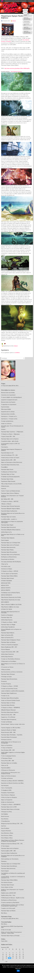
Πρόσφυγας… (4, 861)
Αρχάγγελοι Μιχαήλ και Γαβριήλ (8, 730)
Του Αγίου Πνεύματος (6, 683)
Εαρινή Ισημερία (5, 540)
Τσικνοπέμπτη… (5, 447)
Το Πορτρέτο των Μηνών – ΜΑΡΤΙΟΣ (9, 501)
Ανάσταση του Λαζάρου (6, 568)
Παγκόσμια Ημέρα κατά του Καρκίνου (10, 438)
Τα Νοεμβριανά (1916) (6, 790)
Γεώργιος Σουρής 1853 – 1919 (8, 436)
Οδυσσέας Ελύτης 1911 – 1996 (8, 714)
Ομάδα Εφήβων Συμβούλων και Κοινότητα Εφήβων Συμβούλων (13, 753)
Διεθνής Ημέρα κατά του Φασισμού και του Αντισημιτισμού (11, 742)
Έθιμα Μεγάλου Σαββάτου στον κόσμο (10, 606)
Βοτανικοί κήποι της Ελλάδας (8, 392)
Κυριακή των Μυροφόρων (7, 615)
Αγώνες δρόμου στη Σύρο (7, 887)
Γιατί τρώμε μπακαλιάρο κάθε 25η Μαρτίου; (11, 561)
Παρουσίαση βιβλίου (5, 767)
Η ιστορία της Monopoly (6, 721)
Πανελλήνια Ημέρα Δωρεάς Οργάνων (10, 712)
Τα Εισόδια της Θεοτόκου (7, 778)
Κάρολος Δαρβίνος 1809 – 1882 (8, 850)
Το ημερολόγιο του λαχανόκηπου (8, 404)
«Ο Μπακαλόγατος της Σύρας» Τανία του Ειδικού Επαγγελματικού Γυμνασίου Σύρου (12, 905)
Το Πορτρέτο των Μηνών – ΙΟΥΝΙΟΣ (9, 686)
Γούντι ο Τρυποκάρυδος (6, 787)
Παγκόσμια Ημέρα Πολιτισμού (8, 674)
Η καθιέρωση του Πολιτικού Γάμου (9, 471)
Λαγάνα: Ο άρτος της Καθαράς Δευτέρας (10, 490)
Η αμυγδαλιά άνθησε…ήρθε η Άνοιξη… (10, 441)
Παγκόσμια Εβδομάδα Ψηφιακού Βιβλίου (10, 508)
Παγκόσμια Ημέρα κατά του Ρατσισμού (10, 545)
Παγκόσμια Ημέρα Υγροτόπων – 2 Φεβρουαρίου (12, 431)
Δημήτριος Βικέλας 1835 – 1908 (8, 460)
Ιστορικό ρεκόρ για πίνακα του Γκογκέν (10, 457)
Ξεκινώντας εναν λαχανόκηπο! (8, 395)
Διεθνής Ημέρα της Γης (6, 532)
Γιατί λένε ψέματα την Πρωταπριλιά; (9, 573)
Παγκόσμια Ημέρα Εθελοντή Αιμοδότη (10, 698)
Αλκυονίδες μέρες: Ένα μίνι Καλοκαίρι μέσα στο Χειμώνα (12, 426)
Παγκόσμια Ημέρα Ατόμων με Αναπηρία (10, 809)
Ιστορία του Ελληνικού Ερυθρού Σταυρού (10, 700)
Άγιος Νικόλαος (4, 818)
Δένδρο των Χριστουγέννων (7, 802)
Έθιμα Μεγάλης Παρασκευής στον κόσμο (10, 599)
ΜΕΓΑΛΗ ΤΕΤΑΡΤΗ (5, 587)
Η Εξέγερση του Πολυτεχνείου (8, 770)
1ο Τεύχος (3, 385)
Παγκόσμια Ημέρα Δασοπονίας (8, 547)
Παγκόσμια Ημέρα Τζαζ (6, 617)
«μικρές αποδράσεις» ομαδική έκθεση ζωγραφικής (12, 691)
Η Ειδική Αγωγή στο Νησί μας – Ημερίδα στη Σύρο (12, 897)
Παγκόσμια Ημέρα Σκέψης (7, 479)
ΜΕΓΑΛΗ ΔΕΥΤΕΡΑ (5, 583)
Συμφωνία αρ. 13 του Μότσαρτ (8, 717)
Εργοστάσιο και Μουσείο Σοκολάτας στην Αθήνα (12, 783)
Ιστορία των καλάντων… (7, 423)
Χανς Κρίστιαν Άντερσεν (16, 71)
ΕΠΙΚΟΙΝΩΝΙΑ (26, 21)
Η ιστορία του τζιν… (5, 695)
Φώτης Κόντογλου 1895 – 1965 (8, 732)
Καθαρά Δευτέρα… (5, 486)
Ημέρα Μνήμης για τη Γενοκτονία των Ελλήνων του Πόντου (13, 664)
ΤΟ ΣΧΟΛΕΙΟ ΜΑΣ (26, 24)
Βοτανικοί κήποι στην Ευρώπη (8, 402)
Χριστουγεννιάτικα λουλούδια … (8, 414)
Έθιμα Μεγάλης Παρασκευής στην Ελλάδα (11, 597)
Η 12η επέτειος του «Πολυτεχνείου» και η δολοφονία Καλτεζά (10, 773)
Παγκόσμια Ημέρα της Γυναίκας (8, 516)
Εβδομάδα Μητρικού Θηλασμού (8, 710)
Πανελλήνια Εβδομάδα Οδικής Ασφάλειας (10, 529)
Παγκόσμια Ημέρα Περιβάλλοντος (9, 693)
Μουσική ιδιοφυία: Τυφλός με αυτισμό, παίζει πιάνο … (13, 725)
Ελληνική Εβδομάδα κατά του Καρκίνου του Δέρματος (11, 630)
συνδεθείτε (17, 352)
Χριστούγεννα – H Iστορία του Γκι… (9, 416)
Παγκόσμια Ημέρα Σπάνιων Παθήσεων (10, 493)
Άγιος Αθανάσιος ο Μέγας (7, 833)
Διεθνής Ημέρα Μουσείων (7, 656)
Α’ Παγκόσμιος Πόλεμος (6, 758)
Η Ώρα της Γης (4, 564)
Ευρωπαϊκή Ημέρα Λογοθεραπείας (9, 511)
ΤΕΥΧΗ (25, 12)
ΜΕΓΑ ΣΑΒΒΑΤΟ (5, 602)
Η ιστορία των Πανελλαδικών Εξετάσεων (10, 659)
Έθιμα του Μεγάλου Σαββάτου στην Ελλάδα (11, 604)
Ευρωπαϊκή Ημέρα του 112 (7, 452)
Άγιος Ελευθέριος (5, 828)
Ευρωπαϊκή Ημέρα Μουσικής (7, 705)
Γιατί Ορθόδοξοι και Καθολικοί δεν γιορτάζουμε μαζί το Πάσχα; (13, 874)
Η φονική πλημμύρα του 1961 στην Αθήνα (10, 727)
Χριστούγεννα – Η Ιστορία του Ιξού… (9, 418)
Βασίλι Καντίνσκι (5, 816)
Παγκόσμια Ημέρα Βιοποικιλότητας (9, 679)
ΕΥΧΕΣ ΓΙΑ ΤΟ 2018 (6, 929)
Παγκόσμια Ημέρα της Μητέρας (8, 642)
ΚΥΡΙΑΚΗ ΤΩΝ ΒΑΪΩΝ (6, 580)
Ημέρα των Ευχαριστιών (6, 799)
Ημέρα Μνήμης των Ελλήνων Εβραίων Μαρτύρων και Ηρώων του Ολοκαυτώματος (12, 841)
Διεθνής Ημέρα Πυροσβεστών (8, 627)
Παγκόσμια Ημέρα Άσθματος (7, 632)
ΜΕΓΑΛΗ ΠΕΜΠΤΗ (5, 590)
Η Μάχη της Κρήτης (5, 669)
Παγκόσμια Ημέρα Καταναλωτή (8, 527)
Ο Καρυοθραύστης (5, 821)
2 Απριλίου (8, 41)
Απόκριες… (3, 429)
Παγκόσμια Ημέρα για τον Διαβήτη (9, 763)
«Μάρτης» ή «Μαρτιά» (6, 503)
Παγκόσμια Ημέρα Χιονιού (7, 469)
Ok (18, 970)
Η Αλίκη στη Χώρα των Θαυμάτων (9, 797)
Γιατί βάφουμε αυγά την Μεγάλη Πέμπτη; (10, 592)
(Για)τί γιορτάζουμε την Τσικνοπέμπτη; (10, 859)
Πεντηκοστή (4, 681)
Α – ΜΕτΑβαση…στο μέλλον (27, 5)
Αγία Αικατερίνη (4, 785)
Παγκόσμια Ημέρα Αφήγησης (7, 537)
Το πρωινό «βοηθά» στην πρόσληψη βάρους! (11, 397)
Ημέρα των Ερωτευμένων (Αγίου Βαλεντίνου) (11, 462)
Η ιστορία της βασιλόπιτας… (7, 421)
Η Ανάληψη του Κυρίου (6, 676)
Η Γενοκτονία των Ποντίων (7, 667)
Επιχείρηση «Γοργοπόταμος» (7, 792)
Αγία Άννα (3, 826)
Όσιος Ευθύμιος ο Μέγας (7, 837)
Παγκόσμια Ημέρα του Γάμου (7, 474)
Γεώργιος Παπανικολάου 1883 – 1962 (10, 651)
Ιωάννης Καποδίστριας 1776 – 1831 (9, 455)
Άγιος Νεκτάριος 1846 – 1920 (8, 750)
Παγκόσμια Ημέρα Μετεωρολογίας (9, 552)
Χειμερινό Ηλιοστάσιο (6, 830)
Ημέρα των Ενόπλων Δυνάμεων (8, 776)
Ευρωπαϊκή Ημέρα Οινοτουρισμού (9, 737)
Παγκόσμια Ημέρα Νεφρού (7, 525)
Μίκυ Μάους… (4, 913)
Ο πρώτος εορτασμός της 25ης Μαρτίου (10, 902)
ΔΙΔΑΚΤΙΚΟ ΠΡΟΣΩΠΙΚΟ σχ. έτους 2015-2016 (27, 18)
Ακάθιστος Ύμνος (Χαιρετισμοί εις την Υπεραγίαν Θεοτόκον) (12, 496)
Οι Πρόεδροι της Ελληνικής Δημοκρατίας (10, 476)
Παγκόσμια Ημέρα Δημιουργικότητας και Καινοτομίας (10, 612)
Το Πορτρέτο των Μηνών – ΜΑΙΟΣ (9, 622)
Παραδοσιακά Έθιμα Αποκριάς (8, 481)
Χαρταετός (3, 488)
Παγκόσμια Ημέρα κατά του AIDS (9, 807)
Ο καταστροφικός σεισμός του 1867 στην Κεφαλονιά (10, 444)
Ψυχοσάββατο (4, 467)
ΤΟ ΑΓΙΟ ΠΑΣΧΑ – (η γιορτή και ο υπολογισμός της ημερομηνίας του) (13, 877)
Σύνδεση (30, 1)
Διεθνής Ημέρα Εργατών (6, 619)
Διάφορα (14, 20)
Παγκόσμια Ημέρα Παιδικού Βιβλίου (9, 576)
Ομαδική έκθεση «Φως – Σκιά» (8, 895)
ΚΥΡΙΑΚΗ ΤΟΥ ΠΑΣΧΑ (6, 609)
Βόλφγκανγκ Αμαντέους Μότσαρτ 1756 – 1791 (11, 823)
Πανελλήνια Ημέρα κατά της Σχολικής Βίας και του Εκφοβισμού (13, 514)
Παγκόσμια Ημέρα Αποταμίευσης (8, 719)
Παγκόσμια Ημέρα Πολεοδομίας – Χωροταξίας (11, 734)
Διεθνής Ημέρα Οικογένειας (7, 654)
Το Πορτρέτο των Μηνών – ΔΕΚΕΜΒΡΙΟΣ (10, 804)
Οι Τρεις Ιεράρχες (5, 846)
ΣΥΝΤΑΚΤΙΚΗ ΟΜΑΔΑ (26, 15)
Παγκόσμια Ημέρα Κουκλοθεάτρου (9, 866)
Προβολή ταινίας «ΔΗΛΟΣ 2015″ (8, 893)
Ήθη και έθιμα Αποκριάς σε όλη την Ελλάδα (11, 483)
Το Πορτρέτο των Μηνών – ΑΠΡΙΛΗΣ (9, 571)
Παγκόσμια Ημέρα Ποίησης (7, 549)
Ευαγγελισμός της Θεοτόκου (7, 559)
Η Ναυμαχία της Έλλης (6, 811)
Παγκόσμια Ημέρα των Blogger (8, 624)
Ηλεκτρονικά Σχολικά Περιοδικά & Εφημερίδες (15, 1)
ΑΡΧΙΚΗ (25, 9)
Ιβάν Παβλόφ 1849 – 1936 (7, 499)
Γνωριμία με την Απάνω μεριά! (8, 908)
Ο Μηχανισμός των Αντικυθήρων (8, 661)
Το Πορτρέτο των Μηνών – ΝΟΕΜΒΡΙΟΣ (10, 707)
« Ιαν (6, 961)
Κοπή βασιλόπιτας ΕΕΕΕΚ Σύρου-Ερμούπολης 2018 (12, 927)
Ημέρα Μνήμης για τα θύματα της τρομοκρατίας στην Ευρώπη (12, 522)
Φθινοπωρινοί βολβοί (6, 409)
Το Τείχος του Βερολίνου (6, 747)
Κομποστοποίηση (5, 406)
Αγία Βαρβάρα (4, 814)
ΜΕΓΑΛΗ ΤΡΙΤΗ (5, 585)
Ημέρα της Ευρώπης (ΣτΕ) (7, 635)
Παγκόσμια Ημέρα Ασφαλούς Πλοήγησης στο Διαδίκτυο (11, 450)
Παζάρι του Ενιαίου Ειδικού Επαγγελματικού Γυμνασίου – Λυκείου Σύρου (11, 933)
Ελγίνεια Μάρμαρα (5, 649)
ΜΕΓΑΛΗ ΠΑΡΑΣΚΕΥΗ (6, 595)
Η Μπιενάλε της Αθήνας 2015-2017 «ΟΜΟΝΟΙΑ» (12, 780)
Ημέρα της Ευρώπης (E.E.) (7, 637)
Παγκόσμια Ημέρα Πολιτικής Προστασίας (10, 506)
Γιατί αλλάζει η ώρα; (6, 566)
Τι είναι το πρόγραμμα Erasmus (8, 755)
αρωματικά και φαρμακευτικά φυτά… (9, 399)
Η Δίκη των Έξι (4, 765)
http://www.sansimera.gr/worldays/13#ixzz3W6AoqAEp (17, 68)
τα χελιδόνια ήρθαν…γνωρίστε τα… (9, 519)
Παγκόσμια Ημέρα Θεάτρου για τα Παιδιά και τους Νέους (12, 535)
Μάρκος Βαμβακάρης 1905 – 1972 (9, 647)
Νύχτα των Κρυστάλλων (6, 745)
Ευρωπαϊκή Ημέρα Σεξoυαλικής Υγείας (10, 464)
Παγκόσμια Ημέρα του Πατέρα (8, 702)
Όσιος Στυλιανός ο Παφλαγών (8, 795)
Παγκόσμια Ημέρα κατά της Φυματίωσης (10, 554)
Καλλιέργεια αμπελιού (6, 739)
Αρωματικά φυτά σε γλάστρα (7, 411)
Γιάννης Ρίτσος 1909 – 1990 (7, 760)
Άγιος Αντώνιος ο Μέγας (6, 835)
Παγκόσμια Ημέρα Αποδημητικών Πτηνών (10, 639)
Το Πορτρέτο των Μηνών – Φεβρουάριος (10, 434)
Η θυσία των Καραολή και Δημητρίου (9, 644)
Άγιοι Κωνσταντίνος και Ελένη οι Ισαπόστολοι (11, 671)
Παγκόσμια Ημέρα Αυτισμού (7, 578)
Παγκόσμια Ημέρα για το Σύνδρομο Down (10, 542)
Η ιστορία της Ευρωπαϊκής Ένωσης (9, 688)
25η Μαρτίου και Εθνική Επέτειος (9, 557)
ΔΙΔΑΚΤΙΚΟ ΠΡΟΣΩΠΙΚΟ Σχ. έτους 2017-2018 (27, 32)
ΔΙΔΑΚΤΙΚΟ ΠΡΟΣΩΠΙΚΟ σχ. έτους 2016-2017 (27, 28)
